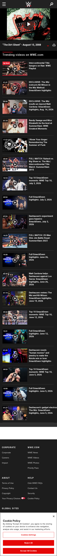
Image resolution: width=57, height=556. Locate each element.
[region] (28, 534)
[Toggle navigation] (4, 4)
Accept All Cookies (28, 551)
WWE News (33, 452)
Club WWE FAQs (34, 483)
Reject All (28, 543)
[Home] (28, 4)
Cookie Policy (33, 498)
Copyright (6, 493)
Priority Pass (33, 468)
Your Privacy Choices (8, 498)
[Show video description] (48, 45)
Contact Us (32, 488)
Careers (5, 458)
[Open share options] (54, 45)
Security (31, 493)
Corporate (6, 452)
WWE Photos (33, 463)
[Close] (54, 516)
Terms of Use (8, 483)
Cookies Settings (28, 535)
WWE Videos (33, 458)
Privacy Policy (8, 488)
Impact (5, 463)
